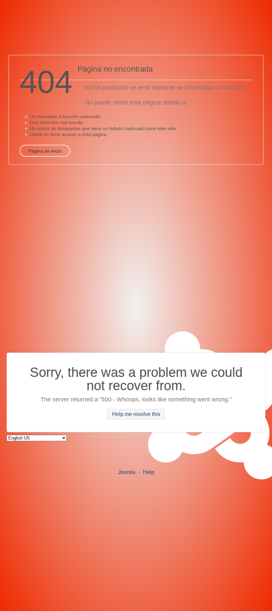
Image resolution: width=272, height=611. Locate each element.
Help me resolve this (136, 414)
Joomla (126, 472)
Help (148, 472)
